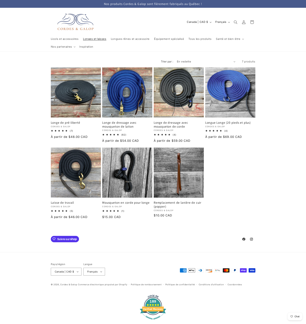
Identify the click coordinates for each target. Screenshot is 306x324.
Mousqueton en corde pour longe (125, 203)
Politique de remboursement (146, 284)
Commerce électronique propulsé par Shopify (102, 284)
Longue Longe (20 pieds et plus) (228, 123)
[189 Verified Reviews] (153, 321)
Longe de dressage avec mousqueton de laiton (119, 124)
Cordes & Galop (68, 284)
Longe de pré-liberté (65, 123)
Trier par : (167, 61)
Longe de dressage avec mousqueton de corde (171, 124)
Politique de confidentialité (180, 284)
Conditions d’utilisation (211, 284)
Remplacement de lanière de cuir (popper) (177, 204)
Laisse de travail (62, 203)
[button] (229, 39)
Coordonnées (235, 284)
